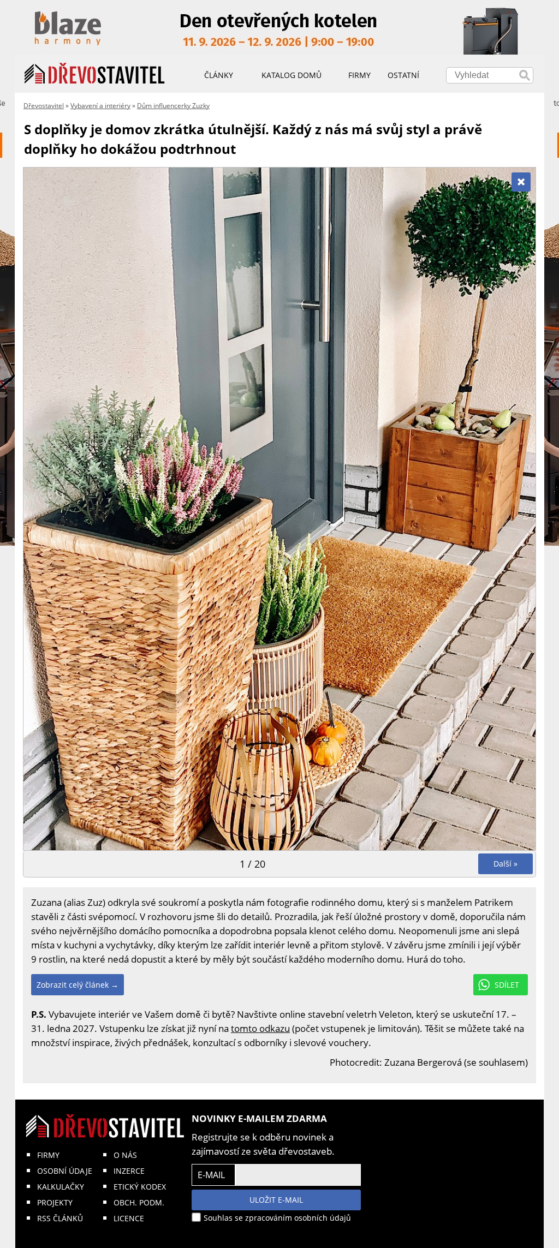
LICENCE (129, 1218)
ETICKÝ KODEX (140, 1186)
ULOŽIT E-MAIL (276, 1200)
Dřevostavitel (43, 105)
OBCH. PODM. (139, 1202)
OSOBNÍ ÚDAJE (64, 1171)
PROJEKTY (55, 1202)
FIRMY (48, 1155)
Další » (505, 863)
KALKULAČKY (60, 1186)
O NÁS (125, 1155)
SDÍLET (507, 985)
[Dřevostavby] (94, 74)
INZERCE (129, 1171)
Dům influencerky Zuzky (173, 105)
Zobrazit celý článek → (77, 985)
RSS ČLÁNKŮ (60, 1218)
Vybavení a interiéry (100, 105)
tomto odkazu (260, 1028)
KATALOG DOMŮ (291, 75)
